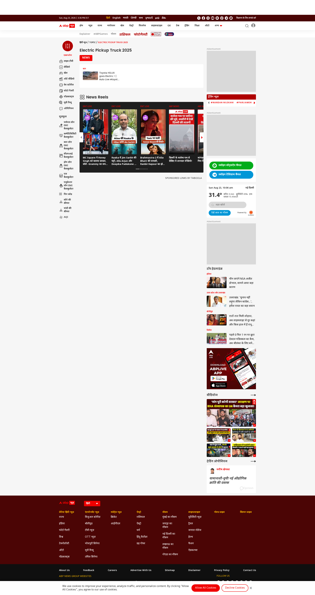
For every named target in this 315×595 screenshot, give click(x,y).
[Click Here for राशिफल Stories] (125, 34)
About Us (64, 570)
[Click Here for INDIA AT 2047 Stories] (169, 34)
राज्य (100, 25)
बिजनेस (142, 25)
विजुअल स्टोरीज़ (92, 517)
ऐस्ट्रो (131, 25)
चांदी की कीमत (67, 210)
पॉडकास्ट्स (69, 96)
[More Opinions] (253, 461)
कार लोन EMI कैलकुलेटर (68, 145)
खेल (122, 25)
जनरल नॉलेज (194, 530)
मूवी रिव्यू (68, 102)
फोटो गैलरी (69, 90)
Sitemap (170, 570)
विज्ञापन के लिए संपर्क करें (246, 18)
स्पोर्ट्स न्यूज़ (116, 512)
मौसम (113, 34)
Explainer (85, 34)
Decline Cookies (235, 588)
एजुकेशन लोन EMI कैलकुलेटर (68, 185)
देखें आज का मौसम (219, 212)
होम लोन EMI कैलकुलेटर (68, 165)
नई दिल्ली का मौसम (168, 535)
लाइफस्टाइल (156, 25)
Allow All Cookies (205, 588)
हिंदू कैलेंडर (142, 537)
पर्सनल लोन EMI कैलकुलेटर (69, 125)
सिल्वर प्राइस (246, 512)
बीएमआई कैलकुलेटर (68, 155)
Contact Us (249, 570)
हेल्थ (190, 537)
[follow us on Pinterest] (222, 18)
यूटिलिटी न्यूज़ (194, 517)
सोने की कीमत (67, 201)
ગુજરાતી (149, 18)
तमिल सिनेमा (91, 557)
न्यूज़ (90, 25)
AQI (66, 217)
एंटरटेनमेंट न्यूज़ (92, 512)
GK (169, 25)
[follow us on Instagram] (217, 18)
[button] (67, 49)
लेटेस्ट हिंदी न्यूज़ (66, 512)
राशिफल (141, 517)
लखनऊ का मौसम (167, 546)
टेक (177, 25)
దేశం (164, 18)
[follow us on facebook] (203, 18)
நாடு (157, 18)
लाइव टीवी (68, 61)
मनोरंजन (111, 25)
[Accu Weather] (251, 213)
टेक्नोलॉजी (64, 543)
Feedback (88, 570)
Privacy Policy (222, 570)
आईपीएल (115, 523)
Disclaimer (194, 570)
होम (81, 25)
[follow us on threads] (208, 18)
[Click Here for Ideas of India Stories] (156, 34)
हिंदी (108, 18)
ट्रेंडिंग (187, 25)
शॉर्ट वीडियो (69, 79)
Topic (92, 42)
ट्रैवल (190, 523)
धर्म (138, 530)
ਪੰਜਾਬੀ (133, 18)
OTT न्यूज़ (90, 537)
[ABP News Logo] (67, 26)
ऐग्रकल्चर (193, 550)
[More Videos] (253, 395)
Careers (112, 570)
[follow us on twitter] (199, 18)
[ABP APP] (218, 378)
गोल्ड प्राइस (219, 512)
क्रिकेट (114, 517)
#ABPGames (101, 34)
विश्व (61, 537)
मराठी (125, 18)
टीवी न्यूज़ (89, 530)
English (117, 18)
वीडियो (67, 67)
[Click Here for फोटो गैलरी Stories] (141, 34)
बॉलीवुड (89, 523)
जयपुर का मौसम (167, 525)
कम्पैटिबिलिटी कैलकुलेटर (70, 135)
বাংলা (141, 18)
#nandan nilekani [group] (222, 102)
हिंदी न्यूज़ (83, 42)
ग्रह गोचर (141, 543)
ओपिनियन (69, 108)
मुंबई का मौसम (169, 517)
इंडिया (62, 523)
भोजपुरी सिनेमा (92, 543)
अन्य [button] (217, 25)
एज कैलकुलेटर (68, 175)
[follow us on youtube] (213, 18)
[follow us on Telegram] (226, 18)
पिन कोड (68, 194)
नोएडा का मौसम (170, 554)
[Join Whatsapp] (231, 18)
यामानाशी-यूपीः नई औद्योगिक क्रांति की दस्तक (227, 480)
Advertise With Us (140, 570)
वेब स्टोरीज (69, 84)
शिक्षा (197, 25)
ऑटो (207, 25)
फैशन (191, 543)
